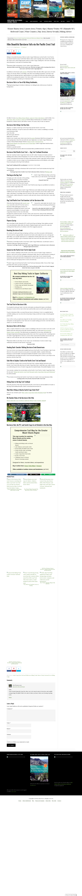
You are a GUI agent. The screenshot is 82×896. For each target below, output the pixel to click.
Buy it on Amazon (64, 66)
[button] (73, 21)
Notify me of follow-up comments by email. (18, 742)
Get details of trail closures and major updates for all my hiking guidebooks (67, 271)
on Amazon (20, 297)
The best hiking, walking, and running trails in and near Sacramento (66, 223)
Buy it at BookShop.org (65, 228)
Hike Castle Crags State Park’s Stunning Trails (34, 392)
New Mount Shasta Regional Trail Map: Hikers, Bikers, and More (67, 316)
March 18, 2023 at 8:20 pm (19, 686)
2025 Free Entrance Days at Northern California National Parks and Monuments (67, 329)
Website (9, 734)
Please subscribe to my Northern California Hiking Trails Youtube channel (26, 400)
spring (33, 138)
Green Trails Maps (29, 466)
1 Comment (23, 47)
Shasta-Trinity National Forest (35, 141)
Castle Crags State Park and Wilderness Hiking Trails (25, 675)
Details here (67, 99)
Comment (10, 708)
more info (13, 791)
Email (9, 728)
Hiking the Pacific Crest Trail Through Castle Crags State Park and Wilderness (34, 372)
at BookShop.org (68, 185)
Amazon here (67, 101)
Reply (10, 697)
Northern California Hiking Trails (14, 21)
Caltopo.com (49, 171)
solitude (24, 71)
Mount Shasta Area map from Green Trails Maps (22, 143)
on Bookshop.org (29, 297)
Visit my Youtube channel (66, 288)
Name (9, 723)
